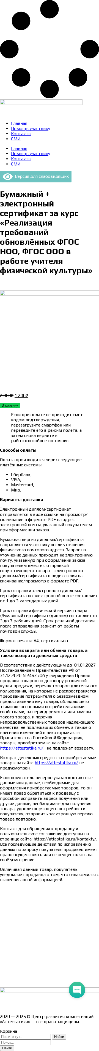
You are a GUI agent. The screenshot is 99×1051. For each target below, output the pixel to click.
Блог (5, 970)
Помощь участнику (30, 128)
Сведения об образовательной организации (45, 889)
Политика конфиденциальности (33, 932)
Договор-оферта (17, 923)
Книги (6, 980)
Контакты (21, 133)
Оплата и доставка (19, 913)
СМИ (16, 138)
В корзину (10, 405)
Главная (19, 123)
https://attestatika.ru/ (21, 748)
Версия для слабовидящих (41, 176)
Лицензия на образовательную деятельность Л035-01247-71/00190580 (46, 1004)
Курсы (6, 961)
